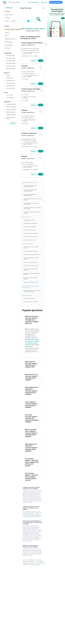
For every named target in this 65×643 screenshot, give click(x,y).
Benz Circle (32, 516)
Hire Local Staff (55, 2)
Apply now (33, 61)
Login (45, 2)
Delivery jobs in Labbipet (31, 344)
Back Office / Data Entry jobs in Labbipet (32, 340)
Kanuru (27, 516)
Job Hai (24, 560)
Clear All (13, 123)
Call (41, 61)
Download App (34, 2)
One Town (39, 516)
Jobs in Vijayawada (31, 560)
